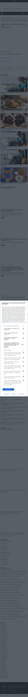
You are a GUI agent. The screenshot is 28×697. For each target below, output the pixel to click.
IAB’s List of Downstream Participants (15, 322)
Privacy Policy (21, 394)
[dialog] (14, 348)
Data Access (14, 394)
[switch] (23, 328)
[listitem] (14, 326)
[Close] (25, 303)
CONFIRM (8, 389)
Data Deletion (6, 394)
